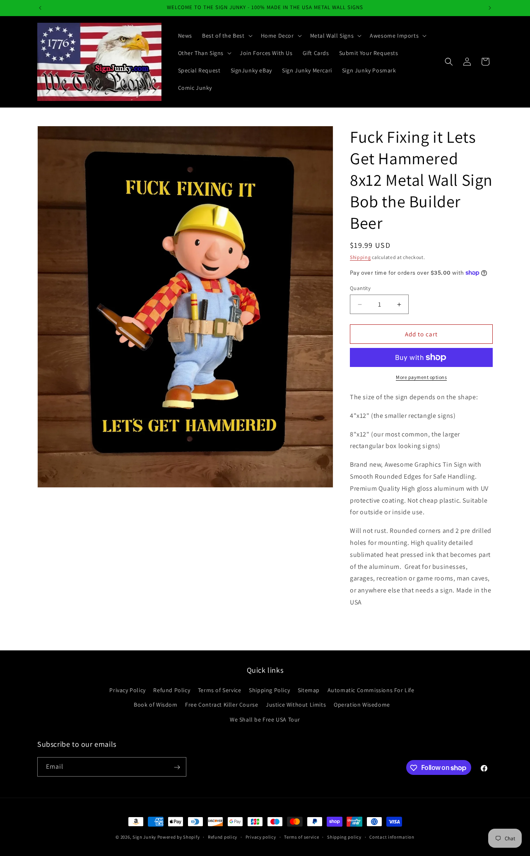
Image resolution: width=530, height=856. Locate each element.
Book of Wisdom (155, 705)
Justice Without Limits (296, 705)
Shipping (360, 257)
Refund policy (222, 836)
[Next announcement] (490, 8)
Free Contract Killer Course (221, 705)
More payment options (421, 377)
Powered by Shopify (178, 837)
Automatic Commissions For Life (371, 690)
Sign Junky (144, 837)
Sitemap (309, 690)
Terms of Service (219, 690)
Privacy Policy (127, 690)
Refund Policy (171, 690)
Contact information (391, 836)
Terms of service (301, 836)
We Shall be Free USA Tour (265, 719)
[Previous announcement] (40, 8)
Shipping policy (344, 836)
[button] (226, 35)
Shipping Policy (269, 690)
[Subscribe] (177, 767)
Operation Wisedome (362, 705)
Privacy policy (261, 836)
